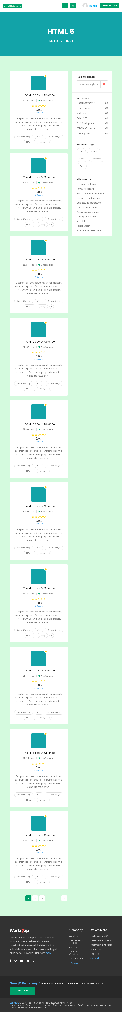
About (21, 1005)
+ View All (74, 963)
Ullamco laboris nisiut (87, 207)
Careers (73, 947)
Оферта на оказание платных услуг (29, 1007)
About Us (73, 936)
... (52, 141)
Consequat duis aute (86, 216)
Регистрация (110, 5)
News (13, 1005)
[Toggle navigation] (65, 5)
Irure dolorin (82, 221)
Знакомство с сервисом (76, 941)
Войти (93, 5)
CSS (38, 137)
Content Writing (23, 137)
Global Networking (85, 103)
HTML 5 (29, 142)
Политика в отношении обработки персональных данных (81, 1005)
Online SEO (82, 118)
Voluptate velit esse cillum (89, 230)
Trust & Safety (76, 958)
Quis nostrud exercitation (89, 202)
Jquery (42, 142)
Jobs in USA (95, 949)
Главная (54, 40)
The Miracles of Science (39, 95)
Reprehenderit (83, 225)
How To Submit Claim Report (91, 193)
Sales (82, 158)
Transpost (96, 158)
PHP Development (85, 123)
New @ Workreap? (25, 983)
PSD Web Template (86, 128)
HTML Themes (84, 108)
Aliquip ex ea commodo (88, 211)
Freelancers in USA (99, 936)
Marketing (81, 113)
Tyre (81, 166)
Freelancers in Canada (100, 940)
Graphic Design (53, 137)
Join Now (22, 990)
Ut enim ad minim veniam (89, 198)
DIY (81, 151)
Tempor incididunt (85, 188)
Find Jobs (94, 954)
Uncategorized (84, 133)
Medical (93, 151)
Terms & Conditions (86, 184)
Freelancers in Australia (101, 945)
